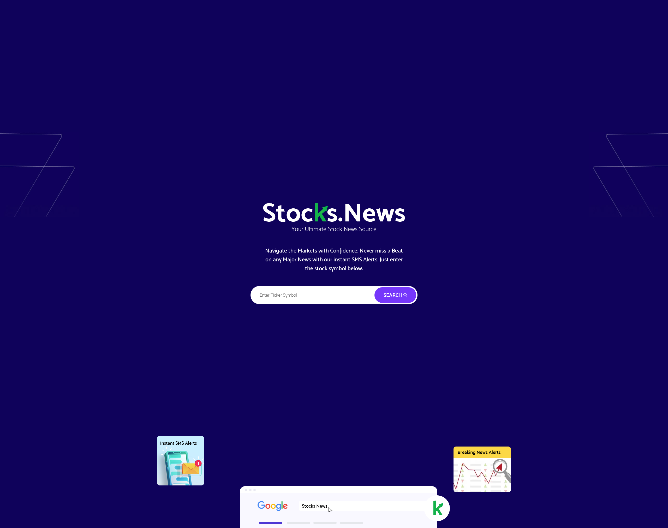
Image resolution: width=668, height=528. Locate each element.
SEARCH (393, 295)
